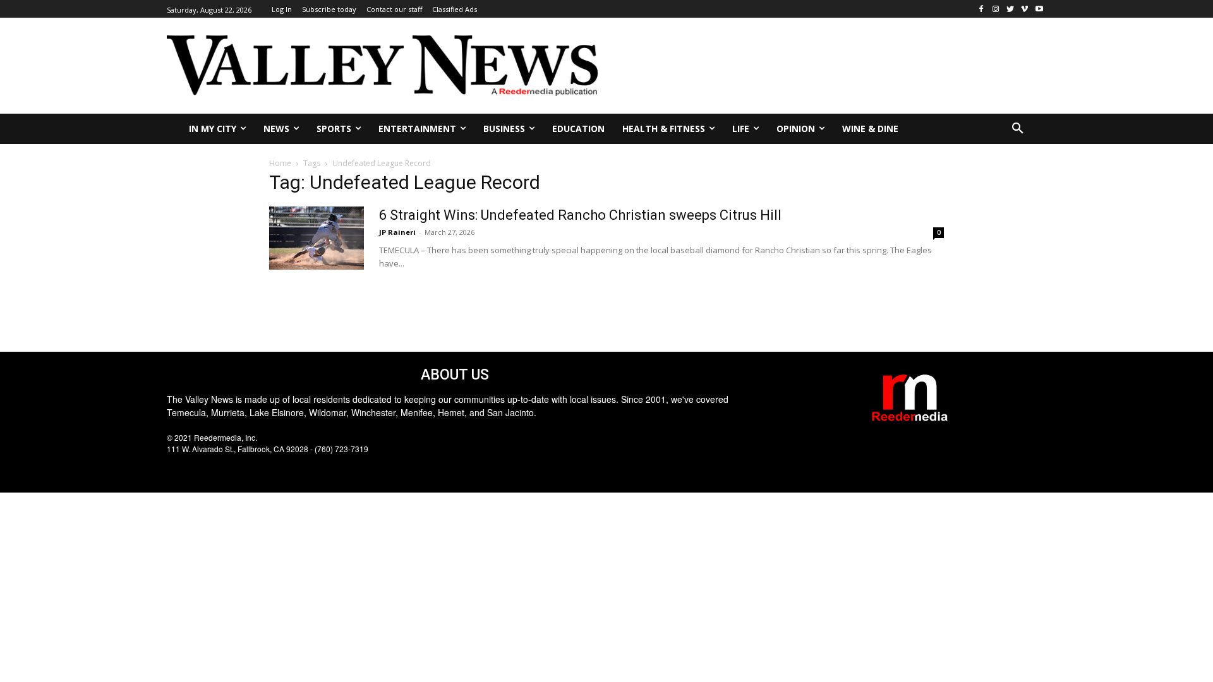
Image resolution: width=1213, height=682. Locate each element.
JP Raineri (397, 232)
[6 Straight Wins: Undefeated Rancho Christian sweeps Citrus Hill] (316, 238)
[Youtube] (1039, 9)
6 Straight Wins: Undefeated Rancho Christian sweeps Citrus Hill (580, 215)
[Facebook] (981, 9)
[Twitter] (1010, 9)
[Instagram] (996, 9)
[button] (1018, 129)
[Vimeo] (1024, 9)
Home (280, 163)
